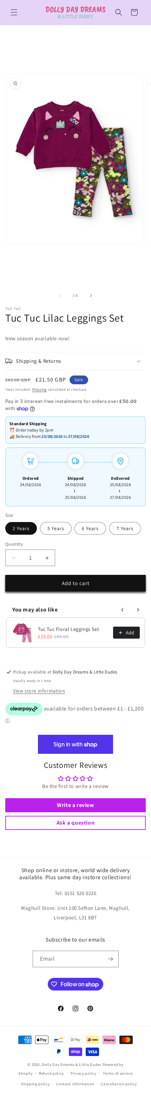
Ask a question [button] (75, 822)
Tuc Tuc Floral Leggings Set (68, 629)
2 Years (21, 528)
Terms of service (117, 1073)
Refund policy (51, 1073)
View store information (39, 691)
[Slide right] (91, 295)
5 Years (55, 528)
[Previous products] (122, 610)
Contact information (75, 1083)
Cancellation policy (119, 1083)
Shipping (39, 389)
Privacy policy (84, 1073)
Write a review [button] (75, 805)
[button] (14, 12)
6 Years (90, 528)
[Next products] (138, 610)
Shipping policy (35, 1083)
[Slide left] (60, 295)
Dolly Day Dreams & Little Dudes (71, 1064)
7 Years (125, 528)
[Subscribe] (110, 959)
